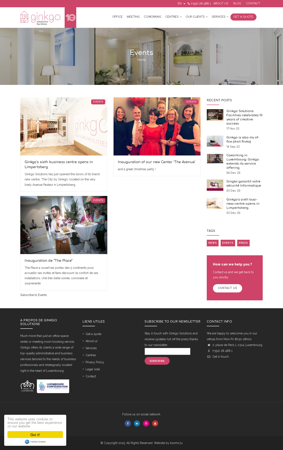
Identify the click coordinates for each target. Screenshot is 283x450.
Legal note (93, 369)
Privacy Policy (95, 362)
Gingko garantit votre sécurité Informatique (243, 183)
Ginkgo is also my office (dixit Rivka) (242, 139)
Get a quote (243, 16)
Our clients (196, 16)
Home (141, 59)
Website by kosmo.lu (168, 443)
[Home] (48, 17)
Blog (237, 3)
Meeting (133, 16)
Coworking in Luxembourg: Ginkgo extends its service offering (242, 162)
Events (98, 101)
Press (243, 242)
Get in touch (220, 356)
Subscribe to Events (33, 295)
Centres (172, 16)
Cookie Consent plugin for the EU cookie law (35, 441)
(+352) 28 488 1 (201, 3)
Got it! (35, 434)
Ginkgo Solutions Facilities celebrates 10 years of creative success (244, 117)
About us (220, 3)
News (212, 242)
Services (219, 16)
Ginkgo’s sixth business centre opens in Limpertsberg (242, 204)
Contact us (227, 288)
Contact (253, 3)
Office (117, 16)
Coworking (152, 16)
